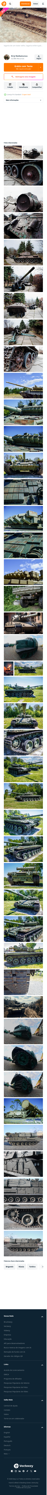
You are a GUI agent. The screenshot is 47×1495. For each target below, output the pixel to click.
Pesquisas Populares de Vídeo (16, 1422)
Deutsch (7, 1476)
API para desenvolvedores (14, 1371)
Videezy (7, 1358)
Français (7, 1480)
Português (8, 1472)
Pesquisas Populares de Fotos (16, 1418)
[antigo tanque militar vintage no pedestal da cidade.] (14, 165)
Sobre (6, 1445)
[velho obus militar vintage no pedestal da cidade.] (23, 292)
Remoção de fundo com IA (14, 1383)
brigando (9, 1295)
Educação (8, 1367)
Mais (6, 1484)
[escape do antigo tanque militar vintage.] (23, 239)
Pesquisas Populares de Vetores (17, 1414)
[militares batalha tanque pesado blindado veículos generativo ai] (23, 636)
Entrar (35, 4)
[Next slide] (37, 1295)
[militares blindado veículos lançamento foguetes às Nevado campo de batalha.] (8, 681)
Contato (7, 1441)
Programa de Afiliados (13, 1409)
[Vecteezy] (3, 3)
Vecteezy (7, 1354)
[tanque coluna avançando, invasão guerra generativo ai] (23, 1035)
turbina (32, 1295)
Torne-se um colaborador (14, 1449)
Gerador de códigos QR (13, 1387)
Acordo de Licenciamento (14, 1401)
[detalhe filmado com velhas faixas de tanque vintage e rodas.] (23, 185)
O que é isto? (26, 95)
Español (7, 1468)
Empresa (7, 1363)
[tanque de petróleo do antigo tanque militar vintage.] (23, 212)
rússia (21, 1295)
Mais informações (12, 99)
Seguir (39, 59)
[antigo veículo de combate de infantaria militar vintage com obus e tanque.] (23, 319)
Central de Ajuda (10, 1436)
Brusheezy (8, 1350)
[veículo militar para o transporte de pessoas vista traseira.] (23, 611)
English (7, 1463)
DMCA (6, 1405)
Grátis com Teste (23, 67)
